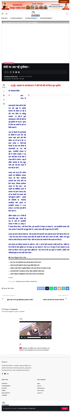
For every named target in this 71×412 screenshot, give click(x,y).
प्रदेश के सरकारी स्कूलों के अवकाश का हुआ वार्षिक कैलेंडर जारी (24, 265)
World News (34, 281)
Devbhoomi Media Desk (11, 76)
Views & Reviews (25, 281)
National (18, 281)
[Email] (16, 72)
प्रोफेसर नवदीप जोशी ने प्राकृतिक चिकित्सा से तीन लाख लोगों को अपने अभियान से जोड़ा (30, 268)
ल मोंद (13, 85)
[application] (35, 330)
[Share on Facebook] (11, 72)
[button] (64, 408)
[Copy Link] (63, 288)
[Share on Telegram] (55, 288)
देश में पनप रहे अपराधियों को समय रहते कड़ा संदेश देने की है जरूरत (25, 262)
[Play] (22, 337)
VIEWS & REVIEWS (8, 63)
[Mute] (46, 337)
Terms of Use (32, 408)
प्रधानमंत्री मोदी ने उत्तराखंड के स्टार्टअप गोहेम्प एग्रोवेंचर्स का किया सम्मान (27, 271)
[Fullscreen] (49, 337)
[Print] (19, 72)
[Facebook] (2, 374)
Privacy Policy (23, 408)
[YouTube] (5, 374)
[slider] (34, 337)
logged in (11, 311)
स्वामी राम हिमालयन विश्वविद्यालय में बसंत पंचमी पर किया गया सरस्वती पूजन (27, 274)
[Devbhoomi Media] (35, 13)
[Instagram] (8, 374)
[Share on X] (13, 72)
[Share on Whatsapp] (51, 288)
